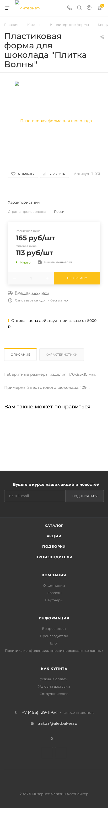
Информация (54, 618)
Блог (54, 643)
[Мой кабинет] (89, 8)
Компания (54, 575)
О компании (54, 585)
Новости (54, 593)
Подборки (54, 546)
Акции (54, 536)
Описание (20, 354)
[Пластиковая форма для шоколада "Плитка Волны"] (54, 120)
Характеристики (61, 354)
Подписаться (85, 496)
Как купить (54, 668)
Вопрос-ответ (54, 628)
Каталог (54, 525)
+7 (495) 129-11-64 (40, 712)
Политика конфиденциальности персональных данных (54, 650)
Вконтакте (47, 752)
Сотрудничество (54, 694)
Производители (53, 557)
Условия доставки (54, 686)
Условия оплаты (54, 679)
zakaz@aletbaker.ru (57, 723)
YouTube (60, 752)
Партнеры (54, 600)
